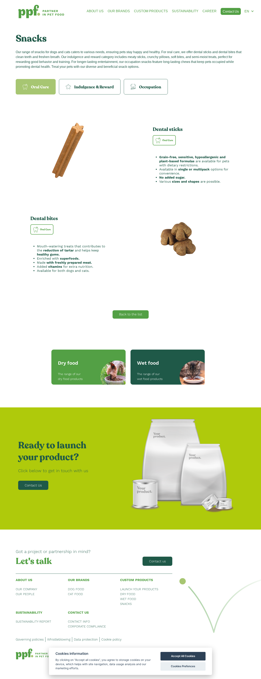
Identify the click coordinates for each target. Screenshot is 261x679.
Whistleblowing (58, 639)
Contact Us (33, 485)
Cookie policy (111, 639)
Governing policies (30, 639)
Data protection (86, 639)
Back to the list (130, 314)
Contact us (157, 561)
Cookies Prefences (183, 666)
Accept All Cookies (183, 656)
